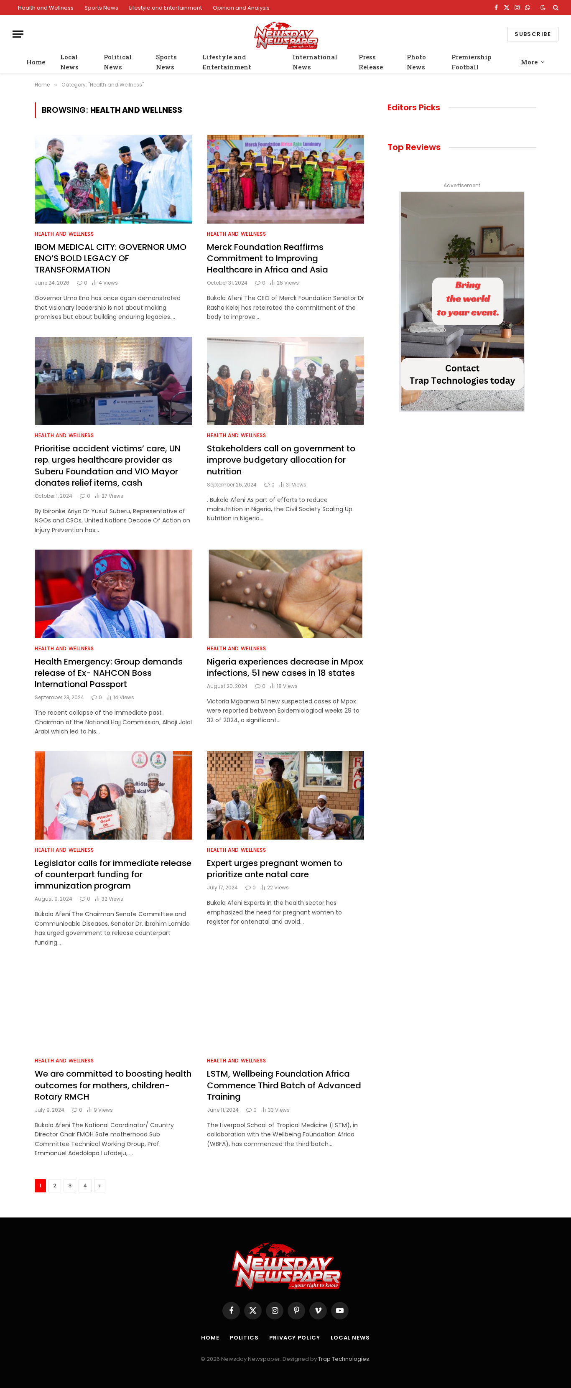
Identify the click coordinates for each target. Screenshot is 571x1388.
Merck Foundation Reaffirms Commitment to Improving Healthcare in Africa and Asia (267, 258)
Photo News (416, 62)
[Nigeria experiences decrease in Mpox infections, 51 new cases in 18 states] (285, 594)
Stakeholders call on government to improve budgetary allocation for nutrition (281, 460)
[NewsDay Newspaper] (285, 34)
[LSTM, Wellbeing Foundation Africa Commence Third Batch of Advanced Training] (285, 1006)
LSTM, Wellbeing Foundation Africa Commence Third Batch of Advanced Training (284, 1085)
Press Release (371, 62)
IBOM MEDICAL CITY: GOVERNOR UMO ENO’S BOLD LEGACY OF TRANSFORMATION (110, 258)
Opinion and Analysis (241, 8)
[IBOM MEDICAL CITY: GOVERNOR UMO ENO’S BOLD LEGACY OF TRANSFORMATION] (113, 179)
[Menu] (18, 34)
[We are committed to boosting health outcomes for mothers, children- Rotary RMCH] (113, 1006)
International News (315, 62)
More (529, 62)
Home (35, 62)
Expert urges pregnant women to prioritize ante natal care (274, 869)
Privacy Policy (294, 1338)
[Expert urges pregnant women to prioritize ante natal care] (285, 795)
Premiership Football (471, 62)
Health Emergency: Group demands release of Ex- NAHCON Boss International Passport (109, 673)
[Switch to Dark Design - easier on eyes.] (543, 7)
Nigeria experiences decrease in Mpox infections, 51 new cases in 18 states (285, 667)
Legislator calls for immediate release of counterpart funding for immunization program (113, 874)
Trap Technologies (343, 1359)
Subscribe (533, 34)
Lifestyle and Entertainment (165, 8)
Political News (118, 62)
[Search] (554, 7)
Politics (244, 1338)
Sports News (101, 8)
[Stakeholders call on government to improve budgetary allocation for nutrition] (285, 381)
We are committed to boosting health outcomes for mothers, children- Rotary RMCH (113, 1085)
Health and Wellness (46, 8)
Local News (69, 62)
